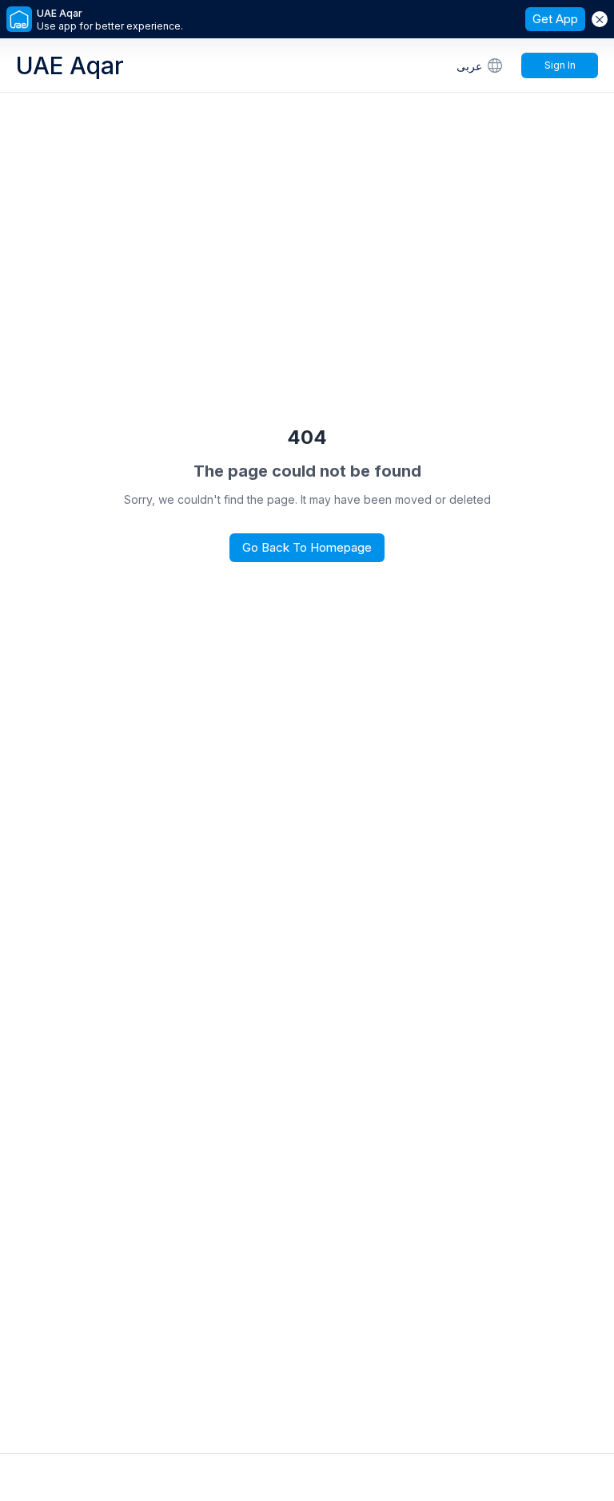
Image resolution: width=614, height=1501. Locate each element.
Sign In (560, 65)
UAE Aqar (70, 65)
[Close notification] (599, 19)
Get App (555, 18)
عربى (469, 66)
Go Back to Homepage (307, 547)
